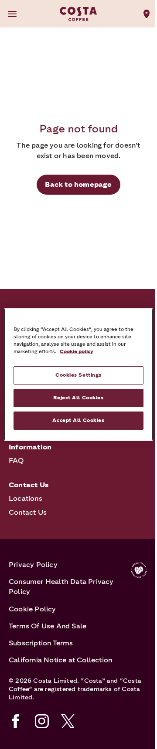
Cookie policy (76, 351)
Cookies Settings (78, 375)
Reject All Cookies (78, 398)
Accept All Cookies (78, 420)
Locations (25, 498)
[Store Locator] (146, 14)
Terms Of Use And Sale (47, 626)
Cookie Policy (32, 609)
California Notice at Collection (60, 660)
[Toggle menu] (12, 14)
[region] (78, 374)
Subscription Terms (41, 643)
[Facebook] (16, 721)
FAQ (16, 460)
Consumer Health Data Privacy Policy (61, 586)
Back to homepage (78, 184)
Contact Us (28, 512)
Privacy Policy (33, 564)
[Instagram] (42, 721)
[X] (68, 721)
